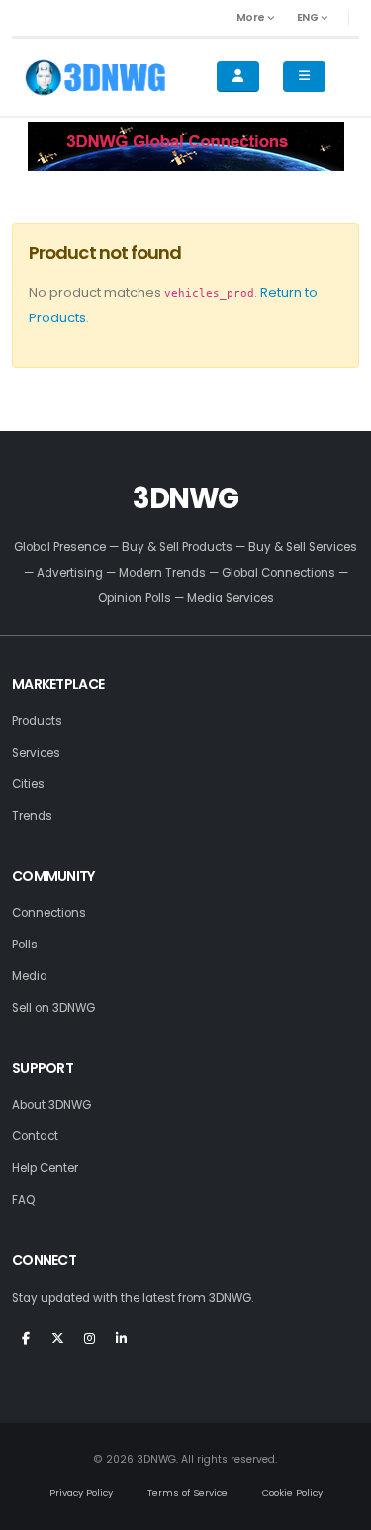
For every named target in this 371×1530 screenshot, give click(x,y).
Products (37, 721)
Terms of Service (187, 1492)
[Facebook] (26, 1346)
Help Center (45, 1168)
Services (36, 753)
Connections (49, 913)
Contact (35, 1136)
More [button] (252, 17)
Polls (25, 944)
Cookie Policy (292, 1492)
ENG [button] (309, 17)
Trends (32, 816)
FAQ (23, 1200)
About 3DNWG (51, 1105)
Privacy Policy (81, 1492)
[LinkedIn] (121, 1346)
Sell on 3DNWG (53, 1008)
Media (29, 976)
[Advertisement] (186, 146)
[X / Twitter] (57, 1346)
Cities (28, 784)
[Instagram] (89, 1346)
